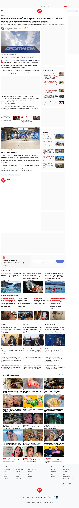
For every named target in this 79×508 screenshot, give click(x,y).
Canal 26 (8, 27)
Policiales (5, 476)
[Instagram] (23, 497)
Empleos (65, 481)
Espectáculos (6, 473)
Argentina (4, 174)
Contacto (65, 471)
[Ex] (26, 497)
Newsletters (67, 483)
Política (3, 324)
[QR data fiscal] (57, 498)
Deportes (18, 471)
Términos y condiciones (68, 473)
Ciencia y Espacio (31, 469)
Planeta (29, 474)
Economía (30, 471)
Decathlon (26, 60)
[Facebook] (21, 497)
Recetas (30, 476)
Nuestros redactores (67, 480)
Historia (29, 473)
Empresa (11, 174)
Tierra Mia (53, 473)
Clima (5, 471)
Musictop (53, 476)
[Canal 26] (39, 490)
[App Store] (44, 497)
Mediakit (66, 476)
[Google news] (39, 497)
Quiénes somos (66, 469)
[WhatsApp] (34, 497)
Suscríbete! (60, 261)
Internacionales (50, 324)
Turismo (29, 478)
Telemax (53, 474)
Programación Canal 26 (68, 478)
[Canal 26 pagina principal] (39, 13)
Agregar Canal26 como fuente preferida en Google (32, 28)
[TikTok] (32, 497)
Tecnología (6, 478)
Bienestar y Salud (19, 469)
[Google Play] (51, 497)
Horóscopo (6, 474)
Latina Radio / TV (54, 471)
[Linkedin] (30, 497)
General (3, 15)
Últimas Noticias (7, 469)
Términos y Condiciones (36, 502)
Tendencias (18, 478)
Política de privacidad (67, 474)
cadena (7, 60)
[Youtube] (28, 497)
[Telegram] (36, 497)
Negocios (18, 174)
